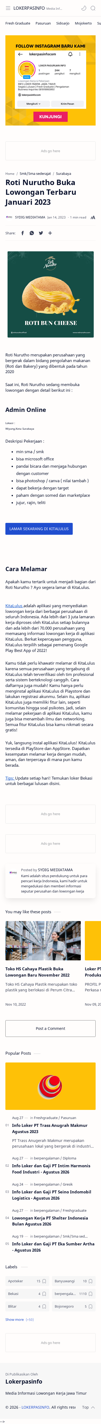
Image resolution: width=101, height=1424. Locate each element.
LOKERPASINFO (29, 8)
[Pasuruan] (43, 23)
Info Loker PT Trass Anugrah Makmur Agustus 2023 (50, 1128)
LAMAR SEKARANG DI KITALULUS (39, 528)
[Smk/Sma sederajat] (78, 1236)
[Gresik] (68, 1184)
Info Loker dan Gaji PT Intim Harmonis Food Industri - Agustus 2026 (51, 1169)
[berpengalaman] (48, 1158)
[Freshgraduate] (47, 1117)
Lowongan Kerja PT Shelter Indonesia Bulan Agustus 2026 (50, 1221)
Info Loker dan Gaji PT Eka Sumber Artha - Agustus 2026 (53, 1247)
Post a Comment (50, 1028)
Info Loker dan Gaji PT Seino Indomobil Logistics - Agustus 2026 (51, 1195)
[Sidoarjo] (62, 23)
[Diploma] (69, 1158)
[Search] (93, 8)
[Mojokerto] (83, 23)
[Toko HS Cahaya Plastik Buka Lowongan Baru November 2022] (43, 941)
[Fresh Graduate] (17, 23)
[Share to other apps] (50, 233)
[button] (84, 8)
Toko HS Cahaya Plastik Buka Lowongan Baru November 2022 (37, 972)
